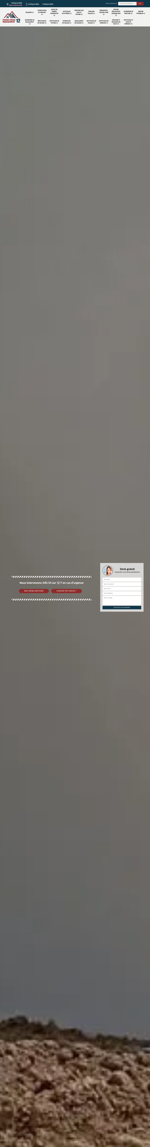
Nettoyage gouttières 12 (66, 12)
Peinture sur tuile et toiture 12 (79, 12)
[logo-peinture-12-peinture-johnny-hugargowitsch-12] (11, 17)
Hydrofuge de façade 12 (66, 22)
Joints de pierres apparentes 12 (54, 12)
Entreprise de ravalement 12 (29, 22)
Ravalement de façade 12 (79, 22)
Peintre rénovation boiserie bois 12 (116, 12)
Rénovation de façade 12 (42, 22)
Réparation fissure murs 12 (103, 12)
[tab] (75, 573)
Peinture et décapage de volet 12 (116, 22)
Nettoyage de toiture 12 (54, 22)
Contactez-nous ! (66, 591)
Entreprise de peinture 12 (128, 12)
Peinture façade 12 (91, 12)
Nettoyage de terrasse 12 (104, 22)
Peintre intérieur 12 (141, 12)
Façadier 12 (30, 12)
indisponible (33, 4)
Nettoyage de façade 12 (91, 22)
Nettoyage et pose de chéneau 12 (128, 22)
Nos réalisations (34, 591)
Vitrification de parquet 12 (42, 12)
